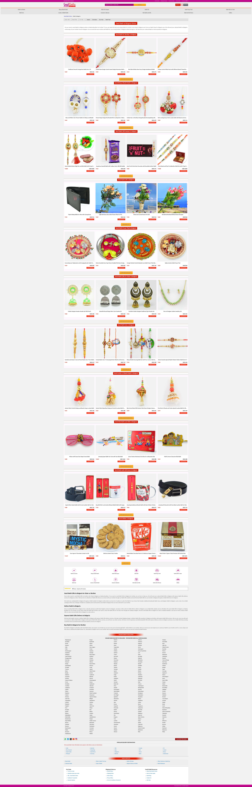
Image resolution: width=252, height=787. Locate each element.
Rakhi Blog (149, 775)
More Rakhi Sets (126, 369)
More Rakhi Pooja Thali (126, 272)
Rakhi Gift (147, 9)
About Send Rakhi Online (152, 771)
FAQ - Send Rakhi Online (73, 775)
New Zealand (69, 750)
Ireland (164, 750)
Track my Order (171, 0)
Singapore (117, 751)
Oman (140, 751)
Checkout (185, 4)
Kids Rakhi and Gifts (147, 13)
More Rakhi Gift (126, 224)
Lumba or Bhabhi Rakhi (63, 13)
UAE (140, 750)
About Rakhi (67, 761)
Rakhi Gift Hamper (105, 9)
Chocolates (94, 19)
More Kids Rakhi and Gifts (126, 466)
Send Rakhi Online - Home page (70, 5)
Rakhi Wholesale (161, 763)
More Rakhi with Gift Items (126, 514)
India (67, 748)
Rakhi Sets (21, 13)
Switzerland (165, 753)
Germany (92, 753)
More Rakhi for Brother (126, 79)
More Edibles (126, 563)
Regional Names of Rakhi (132, 763)
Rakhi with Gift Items (188, 13)
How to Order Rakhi (151, 773)
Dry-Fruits (101, 19)
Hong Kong (92, 750)
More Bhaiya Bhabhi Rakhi (126, 127)
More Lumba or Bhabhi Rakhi (126, 418)
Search (140, 4)
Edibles (230, 13)
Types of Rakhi (99, 763)
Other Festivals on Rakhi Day (164, 761)
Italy (115, 750)
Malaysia (68, 753)
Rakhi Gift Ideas (130, 761)
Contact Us (149, 777)
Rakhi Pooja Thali (188, 9)
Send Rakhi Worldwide (181, 739)
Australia (92, 748)
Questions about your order (73, 773)
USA (115, 748)
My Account (157, 0)
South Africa (93, 751)
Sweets (88, 19)
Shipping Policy (110, 773)
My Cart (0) (178, 0)
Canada (140, 748)
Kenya (164, 751)
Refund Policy (110, 771)
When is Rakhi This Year (101, 761)
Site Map (148, 780)
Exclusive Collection (105, 13)
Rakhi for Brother (21, 9)
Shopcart (178, 4)
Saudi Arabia (68, 751)
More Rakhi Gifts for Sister (126, 321)
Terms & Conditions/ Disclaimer (114, 780)
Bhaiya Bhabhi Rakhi (63, 9)
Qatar (140, 753)
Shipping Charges (164, 0)
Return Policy (110, 775)
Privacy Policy (110, 777)
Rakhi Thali (108, 19)
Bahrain (116, 753)
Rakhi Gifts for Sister (230, 9)
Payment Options (71, 780)
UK (163, 748)
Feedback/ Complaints (72, 777)
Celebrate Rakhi (68, 763)
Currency (185, 0)
